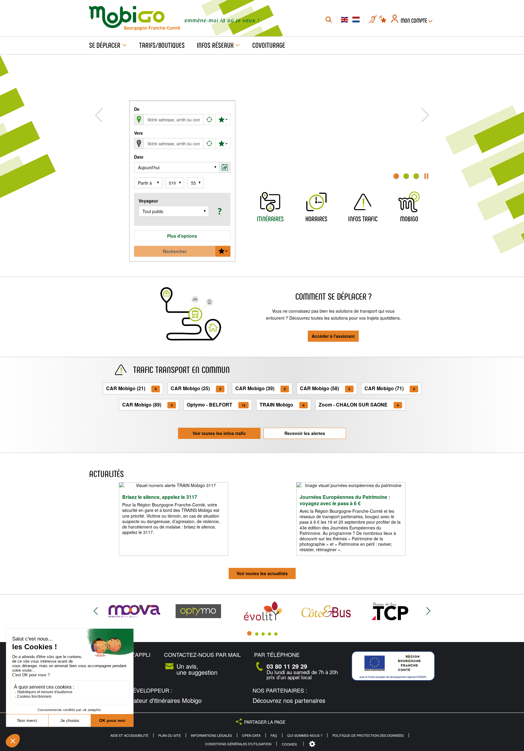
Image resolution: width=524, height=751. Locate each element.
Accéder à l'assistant (333, 336)
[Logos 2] (257, 633)
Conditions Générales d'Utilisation (238, 744)
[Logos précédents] (95, 611)
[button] (219, 211)
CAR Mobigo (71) (389, 388)
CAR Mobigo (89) (147, 404)
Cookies (289, 744)
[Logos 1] (249, 633)
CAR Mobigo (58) (325, 388)
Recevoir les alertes (304, 433)
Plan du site (169, 735)
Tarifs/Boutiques (162, 45)
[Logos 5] (276, 633)
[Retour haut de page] (512, 743)
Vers (138, 133)
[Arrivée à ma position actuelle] (209, 143)
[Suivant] (425, 120)
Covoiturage (268, 45)
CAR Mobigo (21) (131, 388)
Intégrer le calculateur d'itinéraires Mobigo (145, 700)
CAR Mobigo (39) (260, 388)
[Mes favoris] (222, 119)
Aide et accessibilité (129, 735)
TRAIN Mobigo (282, 404)
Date (138, 157)
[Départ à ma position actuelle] (209, 119)
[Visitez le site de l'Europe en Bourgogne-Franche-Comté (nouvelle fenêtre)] (393, 666)
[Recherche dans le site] (328, 19)
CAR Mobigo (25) (196, 388)
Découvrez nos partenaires (289, 700)
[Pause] (426, 176)
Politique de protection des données (368, 735)
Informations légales (211, 735)
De (136, 109)
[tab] (396, 176)
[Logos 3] (263, 633)
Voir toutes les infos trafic (219, 433)
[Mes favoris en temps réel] (383, 19)
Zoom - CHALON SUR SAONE (359, 404)
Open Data (251, 735)
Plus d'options (182, 236)
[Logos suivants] (428, 611)
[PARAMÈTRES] (312, 744)
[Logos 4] (269, 633)
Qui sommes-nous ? (304, 735)
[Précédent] (99, 120)
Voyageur (148, 201)
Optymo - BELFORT (216, 404)
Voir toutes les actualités (262, 573)
